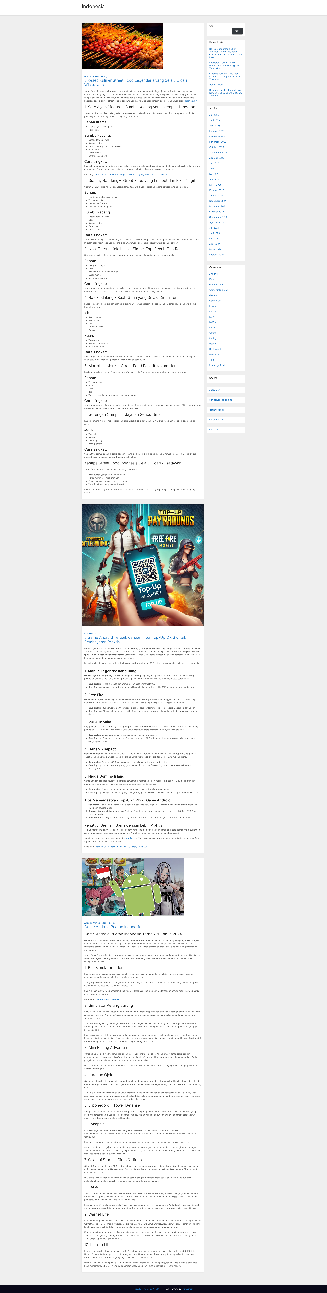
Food (86, 76)
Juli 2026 (214, 115)
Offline (212, 333)
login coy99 (191, 101)
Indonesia (95, 76)
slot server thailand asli (221, 399)
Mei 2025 (214, 174)
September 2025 (218, 152)
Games (96, 923)
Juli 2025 (214, 163)
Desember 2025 (217, 136)
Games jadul (216, 300)
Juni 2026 (214, 120)
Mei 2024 (214, 238)
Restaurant (215, 349)
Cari (211, 26)
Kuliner (212, 317)
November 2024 (217, 206)
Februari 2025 (216, 190)
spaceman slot (216, 419)
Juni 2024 (214, 233)
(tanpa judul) (216, 84)
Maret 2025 (215, 185)
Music (212, 327)
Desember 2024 (217, 201)
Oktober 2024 (216, 211)
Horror (212, 306)
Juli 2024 (214, 228)
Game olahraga (217, 284)
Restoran (214, 354)
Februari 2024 (216, 254)
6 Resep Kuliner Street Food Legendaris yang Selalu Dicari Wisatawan (225, 76)
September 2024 (218, 217)
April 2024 (214, 244)
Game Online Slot (218, 290)
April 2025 (214, 179)
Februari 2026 (216, 131)
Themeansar (187, 1289)
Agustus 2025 (216, 158)
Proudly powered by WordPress (148, 1289)
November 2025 (217, 142)
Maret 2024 (215, 249)
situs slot (214, 429)
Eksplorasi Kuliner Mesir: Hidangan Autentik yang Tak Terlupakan (224, 65)
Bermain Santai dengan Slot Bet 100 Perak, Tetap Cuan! (122, 846)
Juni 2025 (214, 168)
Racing (104, 76)
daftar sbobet (216, 409)
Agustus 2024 (216, 222)
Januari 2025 (216, 195)
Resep (212, 343)
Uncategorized (217, 365)
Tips (113, 923)
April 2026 (214, 125)
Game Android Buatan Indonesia (112, 926)
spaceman (214, 390)
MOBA (98, 633)
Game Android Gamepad (107, 999)
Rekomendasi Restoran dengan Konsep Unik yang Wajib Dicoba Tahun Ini (131, 174)
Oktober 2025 (216, 147)
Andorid (88, 923)
